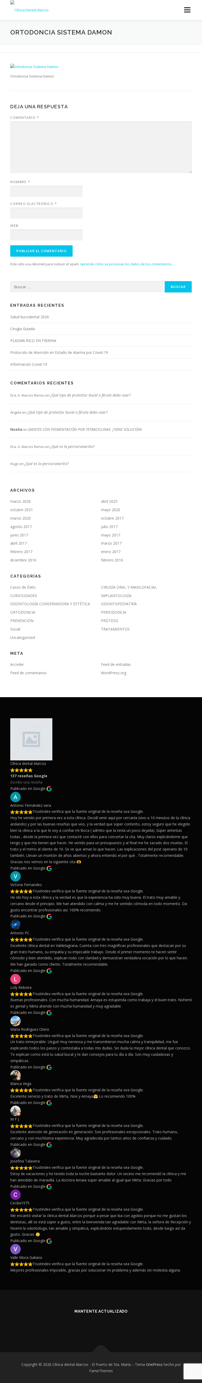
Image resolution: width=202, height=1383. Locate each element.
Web (14, 225)
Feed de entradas (116, 664)
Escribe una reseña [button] (26, 782)
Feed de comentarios (28, 672)
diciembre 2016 (23, 560)
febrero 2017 (21, 551)
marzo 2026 (20, 501)
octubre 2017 (112, 518)
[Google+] (107, 1325)
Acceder (17, 664)
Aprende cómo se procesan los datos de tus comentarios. (126, 264)
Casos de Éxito (23, 587)
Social (15, 629)
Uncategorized (22, 637)
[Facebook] (82, 1325)
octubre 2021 (21, 509)
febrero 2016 (112, 560)
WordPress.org (113, 672)
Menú (187, 9)
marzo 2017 (111, 543)
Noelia (16, 429)
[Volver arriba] (101, 1352)
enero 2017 (110, 551)
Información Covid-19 (28, 364)
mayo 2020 (110, 509)
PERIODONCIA (113, 612)
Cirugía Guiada (22, 328)
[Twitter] (95, 1325)
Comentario (24, 117)
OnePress (154, 1364)
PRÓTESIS (109, 620)
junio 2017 (19, 534)
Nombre (20, 181)
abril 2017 (18, 543)
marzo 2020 (20, 518)
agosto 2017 (21, 526)
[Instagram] (120, 1325)
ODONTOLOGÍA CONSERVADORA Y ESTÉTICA (50, 603)
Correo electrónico (33, 203)
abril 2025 (109, 501)
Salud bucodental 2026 (29, 316)
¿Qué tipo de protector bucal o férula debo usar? (90, 395)
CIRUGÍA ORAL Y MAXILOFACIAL (129, 587)
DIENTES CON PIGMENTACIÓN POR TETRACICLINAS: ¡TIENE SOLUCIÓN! (85, 429)
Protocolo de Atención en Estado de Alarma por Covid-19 (59, 352)
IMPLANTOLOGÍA (116, 595)
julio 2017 (109, 526)
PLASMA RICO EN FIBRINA (33, 340)
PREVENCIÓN (21, 620)
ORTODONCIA (22, 612)
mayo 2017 (110, 534)
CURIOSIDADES (23, 595)
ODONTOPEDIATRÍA (119, 603)
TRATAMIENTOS (115, 629)
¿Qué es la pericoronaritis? (72, 446)
